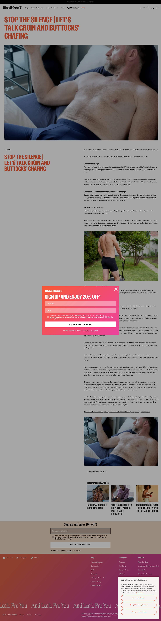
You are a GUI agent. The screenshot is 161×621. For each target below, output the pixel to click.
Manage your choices (139, 612)
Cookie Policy (140, 593)
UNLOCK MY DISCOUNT (80, 324)
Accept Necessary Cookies (139, 605)
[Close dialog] (116, 289)
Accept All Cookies (139, 598)
